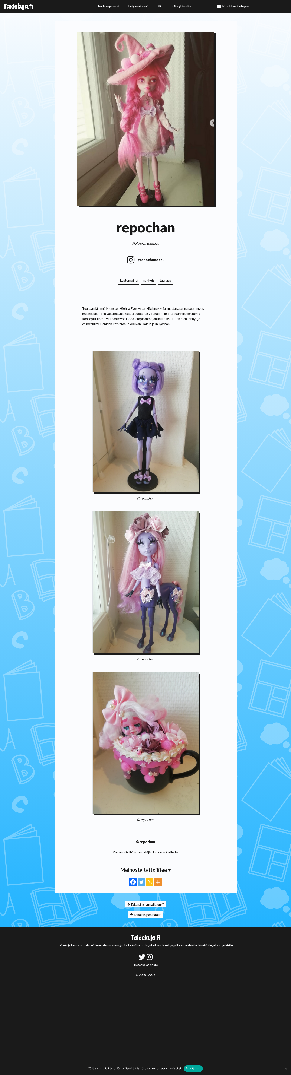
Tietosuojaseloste (145, 965)
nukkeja (148, 280)
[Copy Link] (149, 882)
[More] (158, 882)
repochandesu (152, 259)
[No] (286, 1068)
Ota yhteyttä (181, 6)
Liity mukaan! (138, 6)
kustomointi (129, 280)
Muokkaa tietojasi (235, 6)
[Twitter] (141, 882)
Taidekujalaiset (108, 6)
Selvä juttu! (193, 1068)
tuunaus (165, 280)
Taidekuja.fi (18, 6)
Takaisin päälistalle (147, 915)
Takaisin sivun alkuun (145, 904)
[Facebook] (133, 882)
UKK (160, 6)
